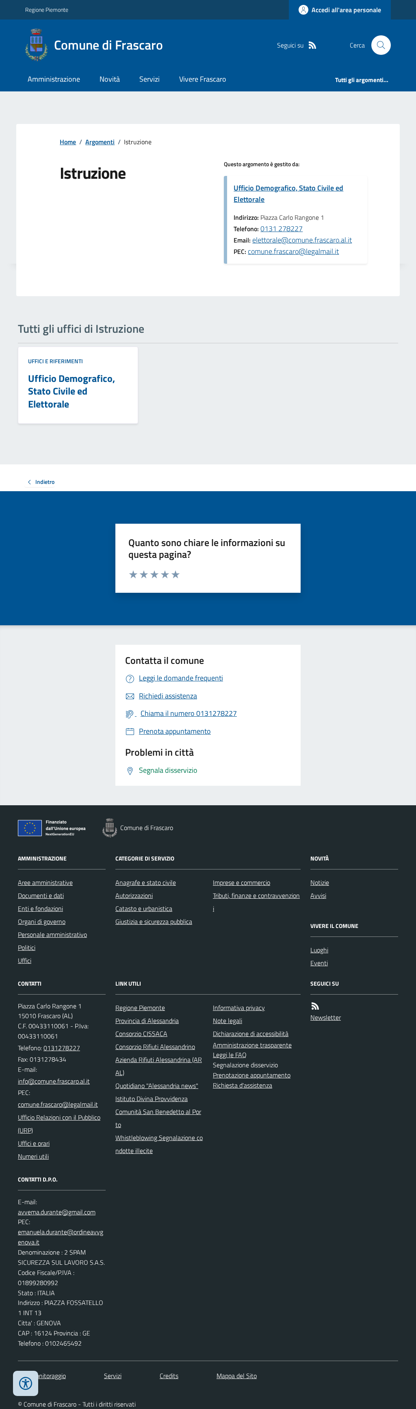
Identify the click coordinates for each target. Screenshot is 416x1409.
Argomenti (100, 142)
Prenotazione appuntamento (251, 1075)
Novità (110, 79)
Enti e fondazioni (40, 908)
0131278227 (61, 1048)
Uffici (24, 960)
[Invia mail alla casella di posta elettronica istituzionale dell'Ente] (54, 1081)
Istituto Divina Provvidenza (151, 1098)
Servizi (149, 79)
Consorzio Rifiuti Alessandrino (155, 1046)
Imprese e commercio (241, 882)
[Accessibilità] (25, 1383)
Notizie (319, 882)
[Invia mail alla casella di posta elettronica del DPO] (56, 1212)
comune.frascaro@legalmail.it (293, 251)
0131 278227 (281, 228)
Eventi (319, 963)
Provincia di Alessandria (147, 1020)
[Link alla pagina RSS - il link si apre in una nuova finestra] (312, 45)
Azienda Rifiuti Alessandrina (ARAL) (158, 1066)
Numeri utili (33, 1156)
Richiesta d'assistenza (242, 1085)
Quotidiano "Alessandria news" (156, 1085)
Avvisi (318, 895)
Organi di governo (41, 921)
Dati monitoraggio (42, 1376)
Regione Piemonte (46, 9)
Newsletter (325, 1017)
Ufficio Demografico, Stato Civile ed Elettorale (288, 193)
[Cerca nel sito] (378, 45)
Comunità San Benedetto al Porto (158, 1118)
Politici (26, 947)
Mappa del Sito (237, 1376)
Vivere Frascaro (202, 79)
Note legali (227, 1020)
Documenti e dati (41, 895)
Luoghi (319, 950)
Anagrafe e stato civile (145, 882)
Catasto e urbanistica (143, 908)
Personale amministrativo (52, 934)
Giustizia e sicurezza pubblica (153, 921)
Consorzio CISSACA (141, 1033)
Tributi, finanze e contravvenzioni (256, 902)
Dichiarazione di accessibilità (250, 1033)
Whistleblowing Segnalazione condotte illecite (159, 1144)
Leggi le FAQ (230, 1055)
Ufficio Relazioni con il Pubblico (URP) (59, 1123)
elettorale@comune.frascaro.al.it (302, 239)
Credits (169, 1376)
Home (68, 142)
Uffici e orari (34, 1143)
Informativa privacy (239, 1007)
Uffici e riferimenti (55, 361)
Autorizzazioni (134, 895)
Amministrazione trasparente (252, 1045)
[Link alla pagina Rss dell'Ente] (315, 1006)
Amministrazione (54, 79)
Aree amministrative (45, 882)
